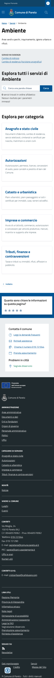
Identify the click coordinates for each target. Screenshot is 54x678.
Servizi (12, 23)
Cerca (46, 88)
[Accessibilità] (7, 670)
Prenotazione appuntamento (15, 630)
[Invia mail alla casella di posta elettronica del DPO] (23, 575)
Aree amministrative (11, 412)
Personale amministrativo (14, 430)
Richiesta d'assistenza (12, 633)
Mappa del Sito (39, 667)
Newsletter (7, 652)
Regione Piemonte (10, 3)
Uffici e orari (7, 554)
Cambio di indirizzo (10, 58)
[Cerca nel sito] (45, 12)
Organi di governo (10, 426)
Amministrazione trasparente (16, 620)
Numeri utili (7, 559)
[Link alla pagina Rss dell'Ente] (3, 648)
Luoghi (5, 506)
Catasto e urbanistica (12, 465)
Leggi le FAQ (8, 623)
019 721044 (17, 537)
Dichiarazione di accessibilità (15, 616)
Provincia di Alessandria (13, 602)
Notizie (5, 490)
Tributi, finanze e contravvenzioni (17, 474)
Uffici (4, 440)
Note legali (7, 611)
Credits (16, 667)
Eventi (5, 510)
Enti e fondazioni (10, 421)
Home (4, 23)
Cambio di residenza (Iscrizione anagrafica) (22, 61)
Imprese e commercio (12, 469)
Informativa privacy (11, 606)
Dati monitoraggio (10, 663)
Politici (5, 435)
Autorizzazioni (8, 460)
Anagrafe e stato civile (12, 456)
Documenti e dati (10, 417)
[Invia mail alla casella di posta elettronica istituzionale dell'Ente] (24, 545)
